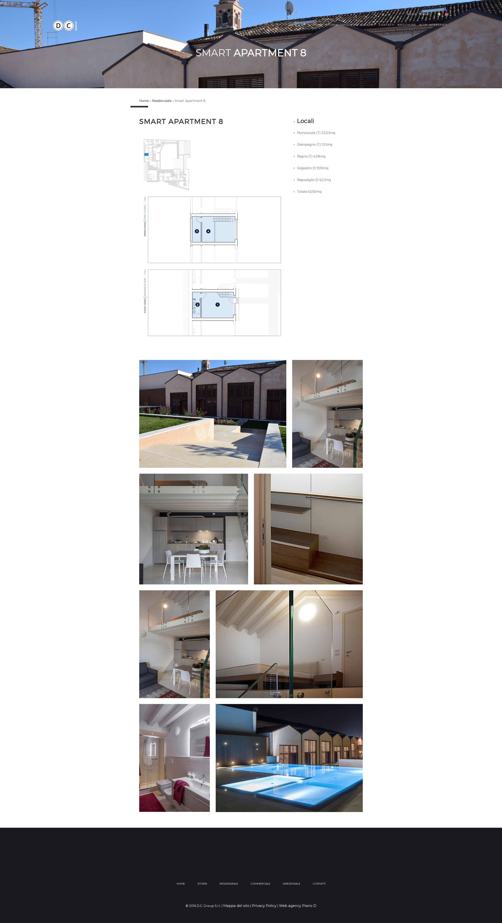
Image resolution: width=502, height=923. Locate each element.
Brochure (407, 24)
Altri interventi (433, 24)
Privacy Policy (264, 906)
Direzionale (291, 883)
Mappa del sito (236, 906)
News (412, 14)
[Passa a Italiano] (439, 14)
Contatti (387, 24)
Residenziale (162, 101)
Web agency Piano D (297, 906)
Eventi (426, 14)
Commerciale (260, 883)
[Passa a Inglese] (446, 14)
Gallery (368, 24)
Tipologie (349, 24)
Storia (331, 24)
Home (317, 24)
